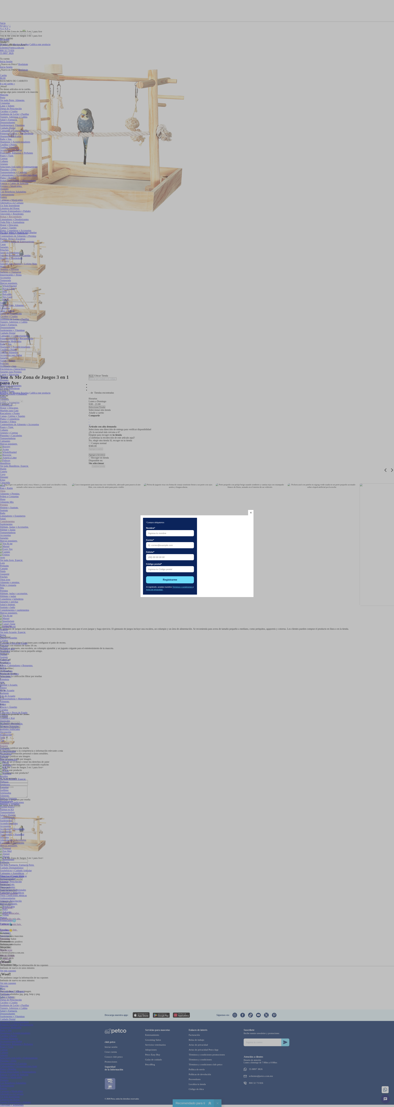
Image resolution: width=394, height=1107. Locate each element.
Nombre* (150, 528)
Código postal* (154, 564)
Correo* (150, 540)
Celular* (150, 552)
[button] (250, 512)
